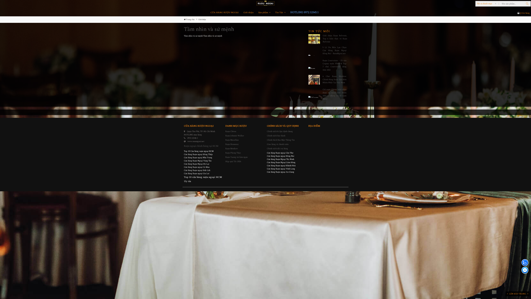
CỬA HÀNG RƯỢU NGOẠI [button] (224, 12)
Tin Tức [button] (279, 12)
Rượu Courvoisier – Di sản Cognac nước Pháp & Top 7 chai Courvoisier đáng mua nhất (335, 65)
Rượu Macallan (232, 140)
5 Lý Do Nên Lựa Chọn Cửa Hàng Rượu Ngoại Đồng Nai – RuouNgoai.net (335, 50)
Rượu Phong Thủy (233, 152)
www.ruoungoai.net (196, 141)
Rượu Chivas (230, 131)
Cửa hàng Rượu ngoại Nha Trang (198, 157)
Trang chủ (190, 19)
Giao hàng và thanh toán (277, 144)
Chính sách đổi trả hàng (277, 148)
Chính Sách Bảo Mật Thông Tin (281, 140)
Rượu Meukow (231, 148)
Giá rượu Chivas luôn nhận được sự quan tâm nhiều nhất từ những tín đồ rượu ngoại (335, 94)
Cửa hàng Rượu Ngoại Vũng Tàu (197, 160)
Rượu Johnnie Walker (234, 135)
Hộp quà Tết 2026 (233, 161)
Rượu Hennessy (232, 144)
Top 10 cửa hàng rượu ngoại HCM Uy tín (203, 179)
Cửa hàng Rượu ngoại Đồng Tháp (198, 154)
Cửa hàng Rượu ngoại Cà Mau (196, 167)
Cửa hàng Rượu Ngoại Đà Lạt (196, 164)
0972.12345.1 (192, 138)
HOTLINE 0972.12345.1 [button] (304, 12)
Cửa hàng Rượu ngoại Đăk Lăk (197, 170)
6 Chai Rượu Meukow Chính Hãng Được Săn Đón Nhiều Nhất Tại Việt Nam (335, 79)
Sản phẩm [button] (263, 12)
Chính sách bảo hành (276, 135)
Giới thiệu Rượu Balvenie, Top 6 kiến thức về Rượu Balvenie (335, 38)
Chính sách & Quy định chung (280, 131)
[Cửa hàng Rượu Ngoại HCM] (265, 3)
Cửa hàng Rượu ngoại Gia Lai (196, 173)
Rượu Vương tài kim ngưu (236, 157)
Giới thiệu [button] (248, 12)
